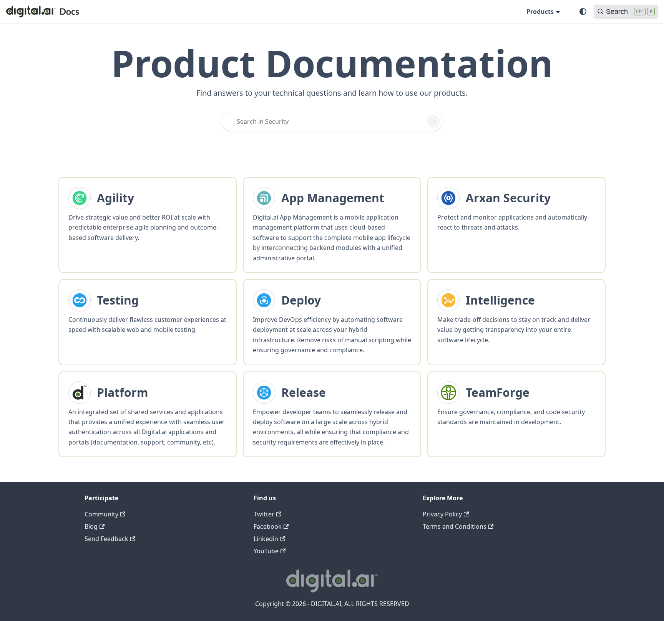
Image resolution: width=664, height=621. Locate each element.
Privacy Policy (442, 514)
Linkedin (266, 538)
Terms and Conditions (454, 526)
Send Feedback (106, 538)
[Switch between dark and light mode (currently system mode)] (583, 11)
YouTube (266, 551)
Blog (91, 526)
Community (101, 514)
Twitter (264, 514)
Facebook (268, 526)
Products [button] (540, 11)
